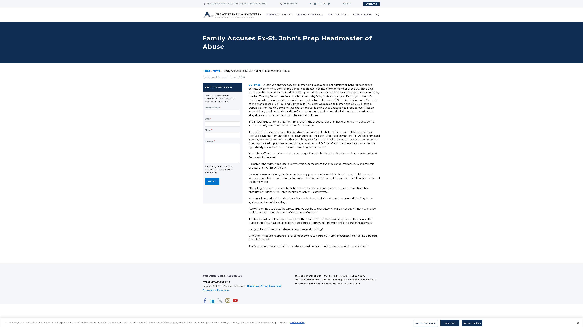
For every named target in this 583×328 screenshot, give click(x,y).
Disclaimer (253, 286)
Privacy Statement (270, 286)
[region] (291, 323)
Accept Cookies (472, 323)
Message (210, 141)
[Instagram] (320, 4)
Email (208, 118)
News (216, 70)
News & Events (362, 14)
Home (206, 70)
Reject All (450, 323)
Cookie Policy (297, 322)
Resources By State (310, 14)
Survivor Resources (278, 14)
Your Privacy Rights (425, 323)
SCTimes (254, 85)
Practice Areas (338, 14)
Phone (208, 130)
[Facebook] (310, 4)
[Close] (578, 322)
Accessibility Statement (216, 290)
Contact (371, 3)
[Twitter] (324, 4)
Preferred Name (213, 107)
